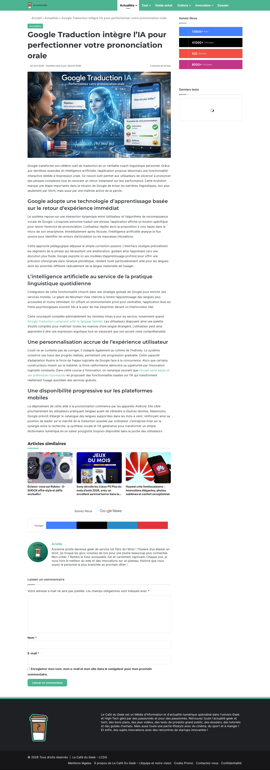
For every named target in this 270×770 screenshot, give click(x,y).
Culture (182, 5)
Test (145, 5)
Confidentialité (231, 763)
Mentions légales (79, 763)
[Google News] (111, 511)
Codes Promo (183, 763)
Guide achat (163, 5)
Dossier (223, 5)
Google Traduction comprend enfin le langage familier (65, 321)
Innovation (202, 5)
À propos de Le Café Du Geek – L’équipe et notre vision (132, 763)
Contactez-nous (207, 763)
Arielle (57, 544)
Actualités (127, 5)
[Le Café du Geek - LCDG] (38, 5)
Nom (32, 637)
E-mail (33, 653)
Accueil (36, 18)
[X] (107, 737)
